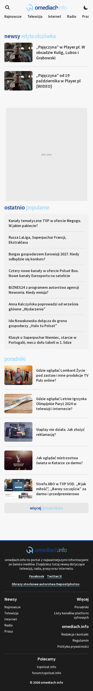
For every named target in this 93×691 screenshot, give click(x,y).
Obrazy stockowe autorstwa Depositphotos (45, 584)
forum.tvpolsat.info (46, 673)
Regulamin (80, 640)
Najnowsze (13, 16)
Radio (71, 16)
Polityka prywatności (73, 646)
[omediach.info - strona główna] (46, 7)
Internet (54, 16)
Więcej (46, 508)
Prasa (86, 16)
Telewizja (34, 16)
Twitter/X (54, 576)
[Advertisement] (46, 154)
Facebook (36, 576)
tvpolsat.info (46, 667)
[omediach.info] (46, 552)
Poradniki (81, 607)
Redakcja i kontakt (75, 634)
